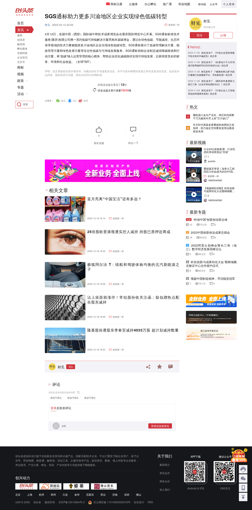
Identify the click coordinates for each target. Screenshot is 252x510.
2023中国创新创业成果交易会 (210, 232)
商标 (20, 67)
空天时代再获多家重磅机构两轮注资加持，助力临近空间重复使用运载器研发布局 (213, 128)
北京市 (21, 62)
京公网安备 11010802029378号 (112, 502)
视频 (20, 74)
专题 (20, 87)
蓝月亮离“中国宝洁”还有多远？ (114, 198)
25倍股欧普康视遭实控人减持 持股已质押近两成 (128, 231)
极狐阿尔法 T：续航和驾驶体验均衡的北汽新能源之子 (133, 267)
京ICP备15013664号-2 (71, 502)
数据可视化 (56, 397)
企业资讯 (22, 57)
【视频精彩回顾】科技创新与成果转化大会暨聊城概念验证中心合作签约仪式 (219, 191)
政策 (20, 80)
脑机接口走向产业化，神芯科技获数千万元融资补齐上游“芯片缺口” (213, 116)
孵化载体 (22, 48)
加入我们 (165, 489)
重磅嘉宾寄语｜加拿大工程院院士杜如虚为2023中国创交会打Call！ (219, 171)
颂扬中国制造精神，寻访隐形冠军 (213, 278)
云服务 (133, 4)
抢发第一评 (173, 24)
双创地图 (184, 4)
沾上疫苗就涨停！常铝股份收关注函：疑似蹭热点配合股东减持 (133, 299)
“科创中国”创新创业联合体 (210, 219)
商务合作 (165, 481)
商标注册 (116, 4)
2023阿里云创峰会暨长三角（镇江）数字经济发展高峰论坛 (211, 247)
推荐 (19, 35)
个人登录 (229, 4)
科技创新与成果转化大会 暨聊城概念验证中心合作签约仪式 (211, 264)
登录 (53, 408)
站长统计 (139, 502)
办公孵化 (150, 4)
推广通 (167, 4)
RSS (150, 502)
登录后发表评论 (160, 426)
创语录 (21, 39)
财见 (47, 25)
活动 (20, 93)
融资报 (21, 44)
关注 (70, 366)
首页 (20, 23)
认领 (223, 35)
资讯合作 (165, 473)
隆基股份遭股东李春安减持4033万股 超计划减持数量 (133, 330)
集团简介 (165, 464)
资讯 (20, 29)
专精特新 (22, 53)
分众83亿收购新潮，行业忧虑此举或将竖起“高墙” (219, 150)
